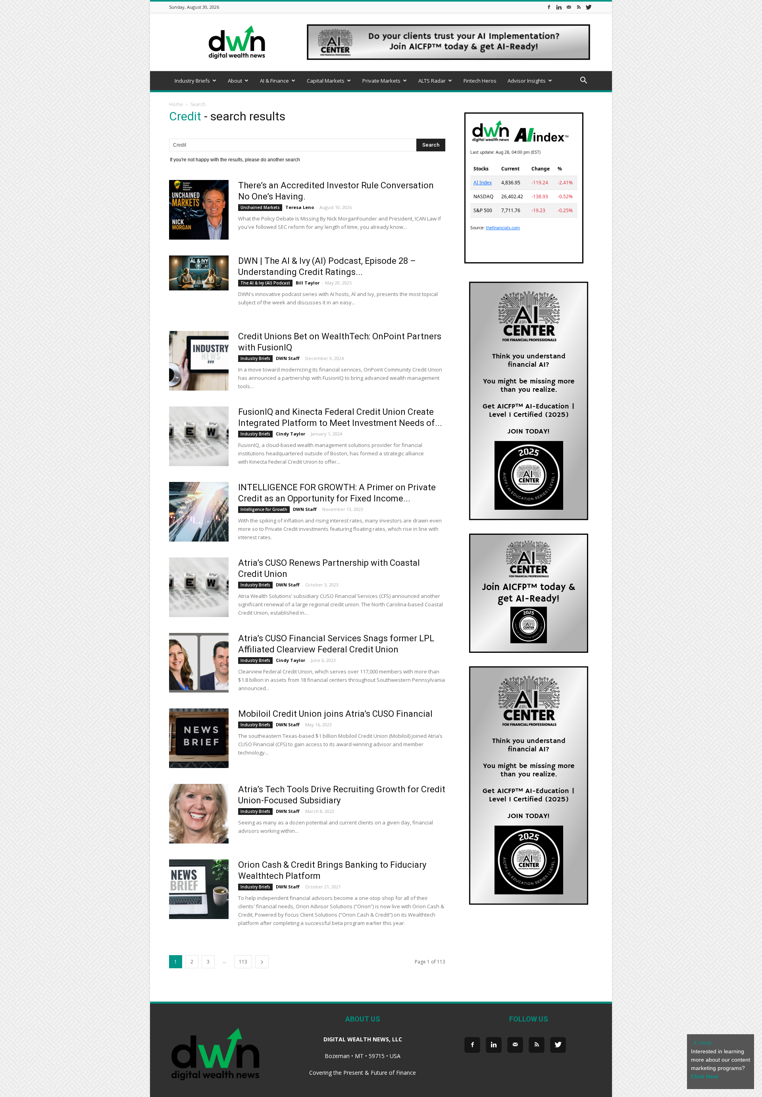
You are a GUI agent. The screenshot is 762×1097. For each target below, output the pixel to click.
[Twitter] (588, 7)
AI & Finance (274, 80)
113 (243, 961)
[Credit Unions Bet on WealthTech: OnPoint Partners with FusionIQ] (199, 361)
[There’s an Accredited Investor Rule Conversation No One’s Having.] (199, 210)
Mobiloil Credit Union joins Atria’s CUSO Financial (335, 714)
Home (176, 104)
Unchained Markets (260, 207)
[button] (583, 81)
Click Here (704, 1076)
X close (702, 1042)
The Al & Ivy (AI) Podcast (265, 283)
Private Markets (381, 80)
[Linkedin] (558, 7)
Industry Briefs (192, 80)
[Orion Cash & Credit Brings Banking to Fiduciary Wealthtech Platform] (199, 889)
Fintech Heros (480, 80)
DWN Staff (288, 358)
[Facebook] (549, 7)
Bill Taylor (307, 283)
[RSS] (578, 7)
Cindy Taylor (290, 434)
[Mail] (568, 7)
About (235, 80)
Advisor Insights (527, 80)
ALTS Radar (432, 80)
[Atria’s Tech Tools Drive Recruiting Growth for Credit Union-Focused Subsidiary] (199, 814)
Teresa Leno (299, 207)
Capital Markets (325, 80)
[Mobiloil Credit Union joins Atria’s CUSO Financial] (199, 738)
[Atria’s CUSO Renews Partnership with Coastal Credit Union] (199, 587)
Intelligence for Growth (264, 509)
